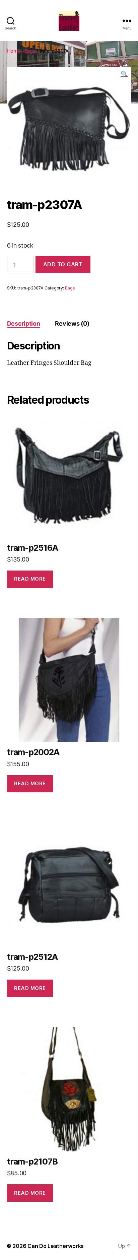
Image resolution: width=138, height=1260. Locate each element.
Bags (30, 51)
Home (13, 51)
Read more (30, 579)
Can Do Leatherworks (55, 1246)
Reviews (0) (72, 323)
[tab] (23, 323)
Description (23, 323)
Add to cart (63, 264)
